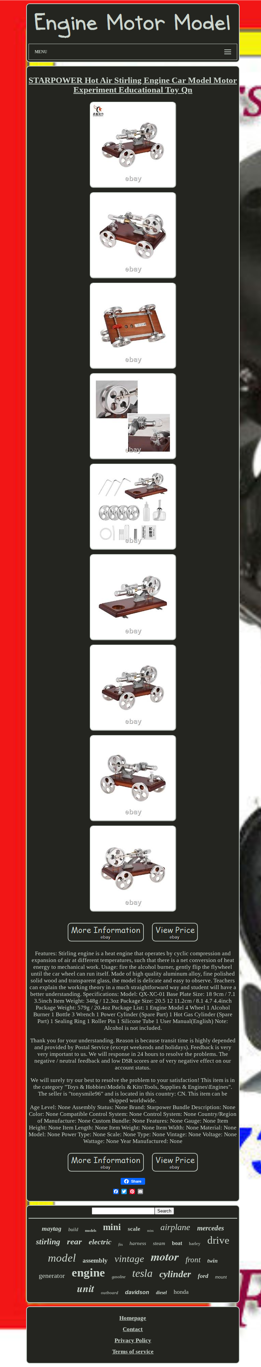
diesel (161, 1292)
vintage (129, 1258)
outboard (109, 1292)
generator (52, 1275)
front (193, 1260)
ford (203, 1275)
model (62, 1258)
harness (137, 1243)
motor (165, 1256)
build (73, 1229)
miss (150, 1230)
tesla (142, 1273)
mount (221, 1277)
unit (85, 1288)
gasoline (118, 1276)
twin (212, 1261)
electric (100, 1242)
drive (218, 1240)
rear (74, 1241)
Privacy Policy (133, 1340)
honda (181, 1291)
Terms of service (133, 1351)
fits (120, 1244)
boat (177, 1243)
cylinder (175, 1274)
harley (195, 1243)
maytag (52, 1228)
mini (112, 1227)
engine (88, 1272)
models (90, 1230)
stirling (48, 1241)
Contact (133, 1329)
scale (134, 1229)
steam (159, 1243)
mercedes (210, 1228)
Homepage (132, 1318)
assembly (95, 1260)
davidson (137, 1292)
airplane (175, 1227)
